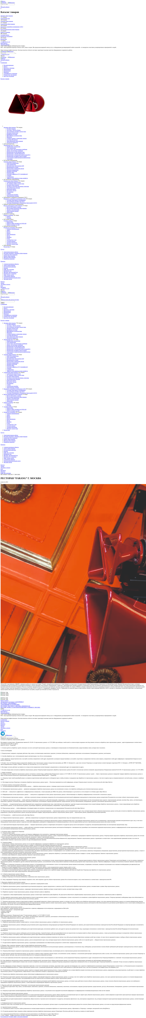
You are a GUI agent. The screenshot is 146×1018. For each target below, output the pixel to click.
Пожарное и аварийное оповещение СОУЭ (15, 198)
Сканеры (9, 175)
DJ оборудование (11, 128)
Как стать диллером (9, 76)
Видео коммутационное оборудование (17, 208)
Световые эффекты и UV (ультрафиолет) (17, 174)
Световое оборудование (10, 161)
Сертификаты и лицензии (10, 73)
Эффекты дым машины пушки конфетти (17, 178)
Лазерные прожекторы (12, 170)
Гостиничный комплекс (10, 266)
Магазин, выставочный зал (11, 272)
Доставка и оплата (5, 284)
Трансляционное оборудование (15, 141)
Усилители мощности (12, 142)
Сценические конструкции (14, 182)
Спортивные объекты (9, 276)
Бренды (3, 281)
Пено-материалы (11, 234)
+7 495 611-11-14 (5, 54)
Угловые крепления (12, 242)
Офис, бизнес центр (9, 275)
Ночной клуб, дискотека (10, 273)
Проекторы (10, 212)
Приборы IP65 (10, 172)
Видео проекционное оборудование (13, 205)
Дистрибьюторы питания (13, 187)
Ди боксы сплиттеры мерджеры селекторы (18, 186)
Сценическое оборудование (11, 181)
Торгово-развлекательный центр (12, 277)
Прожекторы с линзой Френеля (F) (16, 153)
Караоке (6, 268)
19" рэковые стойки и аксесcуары (15, 183)
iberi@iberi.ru (4, 43)
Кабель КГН (10, 222)
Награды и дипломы (9, 68)
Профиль (9, 237)
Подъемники (10, 192)
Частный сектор (8, 279)
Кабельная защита (11, 189)
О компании (4, 62)
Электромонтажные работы (11, 252)
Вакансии (6, 72)
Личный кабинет (5, 7)
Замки (8, 230)
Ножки (8, 233)
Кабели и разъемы (8, 215)
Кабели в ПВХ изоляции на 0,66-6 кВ (16, 223)
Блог (2, 285)
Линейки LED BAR (12, 171)
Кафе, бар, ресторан (9, 269)
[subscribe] (15, 53)
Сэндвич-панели (11, 241)
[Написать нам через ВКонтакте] (11, 2)
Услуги (2, 249)
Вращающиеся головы (12, 167)
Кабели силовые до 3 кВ (13, 224)
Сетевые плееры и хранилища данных (17, 138)
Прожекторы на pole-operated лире (15, 152)
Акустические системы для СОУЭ (15, 201)
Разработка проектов (9, 258)
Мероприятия (7, 69)
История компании (9, 65)
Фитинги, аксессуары (12, 244)
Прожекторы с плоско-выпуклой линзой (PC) (18, 155)
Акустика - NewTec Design (14, 130)
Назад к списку (5, 700)
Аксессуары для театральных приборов (17, 149)
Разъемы (9, 218)
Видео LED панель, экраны (14, 207)
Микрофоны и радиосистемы (14, 135)
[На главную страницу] (3, 1)
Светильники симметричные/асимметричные (18, 157)
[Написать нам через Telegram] (4, 2)
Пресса (5, 66)
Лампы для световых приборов (15, 150)
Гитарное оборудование (13, 185)
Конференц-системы (12, 134)
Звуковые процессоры (12, 133)
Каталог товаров (5, 78)
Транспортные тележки (13, 196)
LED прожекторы (11, 148)
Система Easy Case (11, 240)
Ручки (8, 238)
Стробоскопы (10, 176)
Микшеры (9, 137)
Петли (8, 235)
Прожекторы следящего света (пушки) (17, 156)
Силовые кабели (8, 220)
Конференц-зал (7, 270)
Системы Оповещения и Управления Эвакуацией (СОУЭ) (22, 203)
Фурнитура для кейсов (9, 227)
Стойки (9, 193)
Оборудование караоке (13, 211)
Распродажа (7, 246)
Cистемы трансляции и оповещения (16, 200)
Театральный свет (8, 145)
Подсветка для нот (11, 190)
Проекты (3, 261)
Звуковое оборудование (10, 127)
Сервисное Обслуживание (10, 254)
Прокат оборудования (9, 256)
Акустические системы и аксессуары (16, 131)
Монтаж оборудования (9, 257)
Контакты (3, 287)
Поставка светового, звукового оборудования (15, 253)
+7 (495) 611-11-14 (5, 42)
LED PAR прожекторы (13, 163)
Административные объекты (11, 264)
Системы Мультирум (12, 139)
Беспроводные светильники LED (15, 165)
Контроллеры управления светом (15, 168)
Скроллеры (10, 159)
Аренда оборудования (9, 265)
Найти (2, 302)
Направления (7, 70)
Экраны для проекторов (13, 209)
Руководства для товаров (10, 75)
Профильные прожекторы (13, 146)
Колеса (8, 231)
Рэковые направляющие (13, 229)
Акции (2, 283)
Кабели (8, 216)
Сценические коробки (12, 194)
